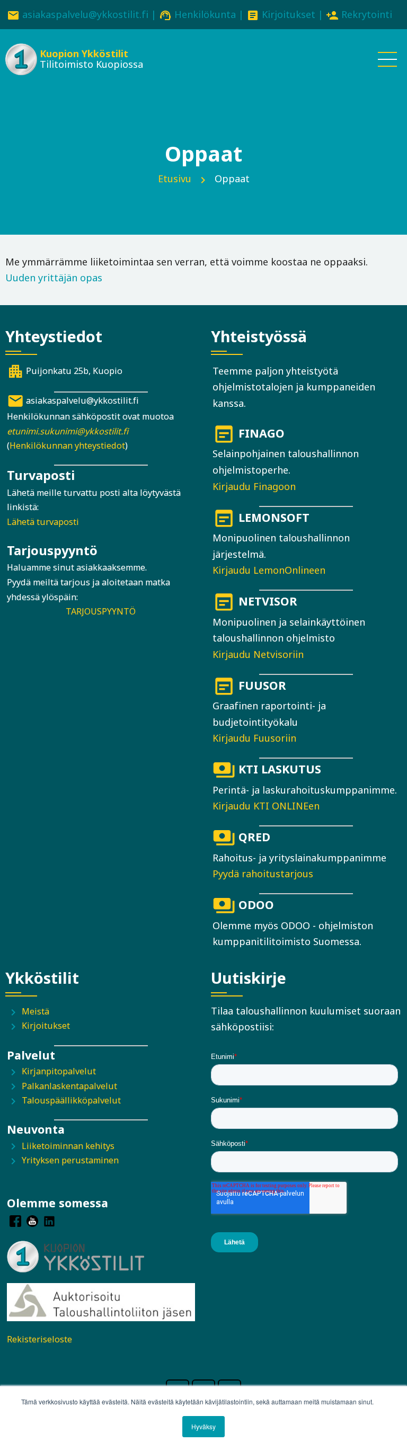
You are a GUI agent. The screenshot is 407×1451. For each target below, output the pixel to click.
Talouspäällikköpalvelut (71, 1100)
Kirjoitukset (288, 14)
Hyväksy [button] (203, 1426)
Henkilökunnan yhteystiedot (67, 445)
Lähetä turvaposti (43, 522)
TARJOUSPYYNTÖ (101, 611)
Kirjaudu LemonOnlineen (269, 570)
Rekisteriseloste (39, 1339)
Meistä (35, 1011)
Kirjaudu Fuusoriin (254, 738)
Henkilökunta (205, 14)
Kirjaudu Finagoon (254, 486)
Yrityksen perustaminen (70, 1160)
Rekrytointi (366, 14)
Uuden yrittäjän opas (53, 277)
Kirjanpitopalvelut (59, 1071)
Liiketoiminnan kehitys (68, 1146)
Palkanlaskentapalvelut (69, 1086)
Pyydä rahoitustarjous (263, 873)
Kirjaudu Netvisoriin (258, 654)
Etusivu (174, 178)
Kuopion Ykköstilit (84, 53)
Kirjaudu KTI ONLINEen (266, 805)
